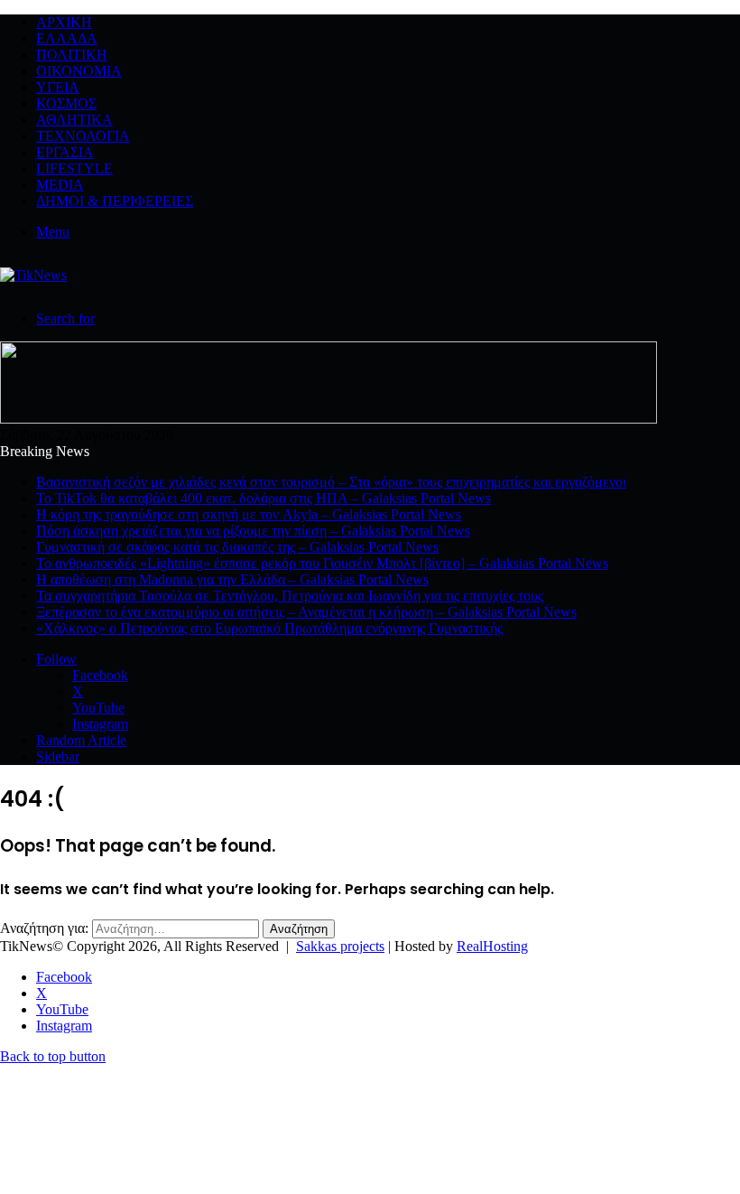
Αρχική (64, 22)
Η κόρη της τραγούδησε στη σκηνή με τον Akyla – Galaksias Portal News (248, 514)
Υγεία (57, 87)
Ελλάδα (66, 38)
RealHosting (492, 946)
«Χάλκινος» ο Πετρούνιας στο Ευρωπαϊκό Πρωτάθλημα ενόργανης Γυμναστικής (269, 628)
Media (60, 184)
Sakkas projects (340, 946)
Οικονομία (79, 71)
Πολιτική (71, 54)
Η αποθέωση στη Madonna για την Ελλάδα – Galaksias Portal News (232, 579)
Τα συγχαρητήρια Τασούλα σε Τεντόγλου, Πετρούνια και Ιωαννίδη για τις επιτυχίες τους (289, 595)
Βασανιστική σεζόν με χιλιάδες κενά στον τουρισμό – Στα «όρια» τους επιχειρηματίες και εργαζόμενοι (331, 482)
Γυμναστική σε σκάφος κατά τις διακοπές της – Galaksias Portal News (237, 547)
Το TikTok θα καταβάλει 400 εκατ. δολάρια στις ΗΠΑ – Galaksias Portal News (263, 498)
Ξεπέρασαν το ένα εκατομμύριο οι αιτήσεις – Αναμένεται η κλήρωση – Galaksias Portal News (306, 612)
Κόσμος (66, 103)
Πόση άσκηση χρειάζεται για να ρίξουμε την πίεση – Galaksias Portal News (253, 530)
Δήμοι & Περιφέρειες (114, 201)
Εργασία (65, 152)
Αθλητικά (74, 119)
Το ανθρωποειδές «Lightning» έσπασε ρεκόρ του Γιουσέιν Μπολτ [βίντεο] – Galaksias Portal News (322, 563)
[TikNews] (33, 275)
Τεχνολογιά (83, 136)
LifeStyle (74, 168)
